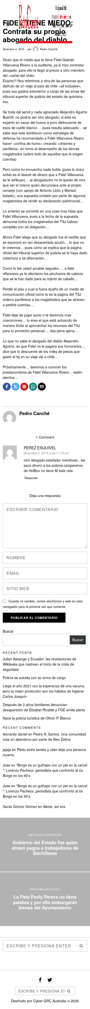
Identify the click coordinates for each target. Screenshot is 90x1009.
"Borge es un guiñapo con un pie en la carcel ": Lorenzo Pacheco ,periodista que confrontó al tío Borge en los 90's (45, 770)
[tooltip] (7, 387)
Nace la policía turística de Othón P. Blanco (37, 718)
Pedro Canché (49, 49)
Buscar (8, 631)
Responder (31, 478)
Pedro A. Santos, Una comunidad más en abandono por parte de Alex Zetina (44, 737)
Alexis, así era (54, 806)
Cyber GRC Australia (49, 1000)
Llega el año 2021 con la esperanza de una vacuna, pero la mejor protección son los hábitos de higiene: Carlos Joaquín (44, 691)
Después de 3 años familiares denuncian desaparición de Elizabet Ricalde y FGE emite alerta (44, 707)
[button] (81, 946)
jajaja (7, 749)
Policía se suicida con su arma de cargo (34, 677)
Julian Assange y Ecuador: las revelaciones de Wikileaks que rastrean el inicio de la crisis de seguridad (39, 664)
